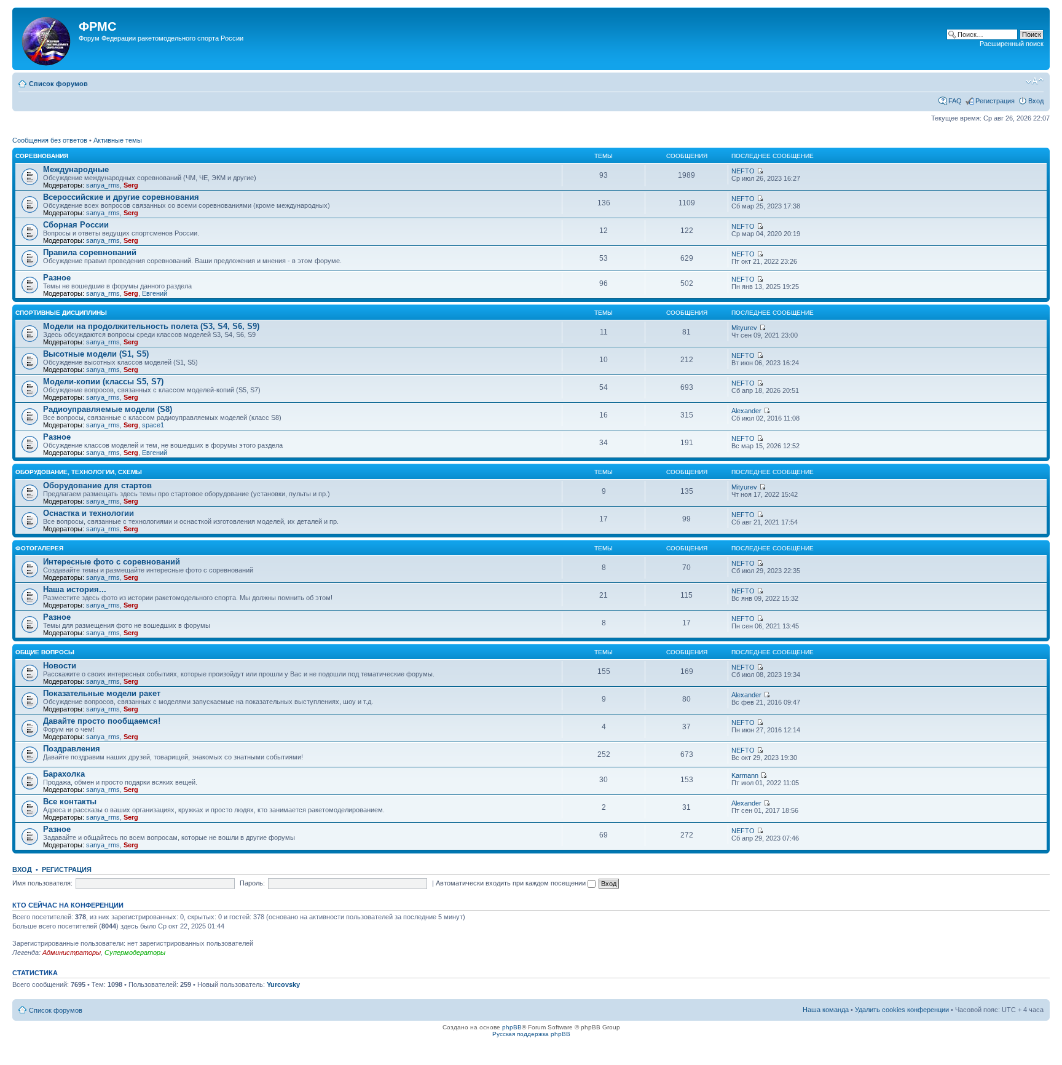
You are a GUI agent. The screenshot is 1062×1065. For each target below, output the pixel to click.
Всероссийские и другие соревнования (121, 197)
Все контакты (69, 801)
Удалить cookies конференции (902, 1009)
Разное (57, 277)
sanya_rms (103, 185)
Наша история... (74, 589)
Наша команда (826, 1009)
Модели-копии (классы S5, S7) (103, 381)
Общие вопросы (44, 652)
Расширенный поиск (1012, 43)
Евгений (154, 293)
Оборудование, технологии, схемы (78, 472)
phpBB (512, 1027)
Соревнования (41, 155)
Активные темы (117, 140)
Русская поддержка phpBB (531, 1034)
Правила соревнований (89, 252)
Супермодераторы (134, 952)
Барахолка (64, 773)
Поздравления (71, 748)
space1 (153, 425)
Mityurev (744, 327)
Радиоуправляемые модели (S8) (107, 409)
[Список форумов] (47, 38)
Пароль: (252, 883)
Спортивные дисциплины (61, 312)
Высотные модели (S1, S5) (96, 353)
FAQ (955, 101)
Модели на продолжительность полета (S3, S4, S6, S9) (151, 326)
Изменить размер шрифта (1035, 81)
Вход (1036, 101)
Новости (59, 665)
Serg (131, 185)
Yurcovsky (283, 984)
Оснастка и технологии (88, 513)
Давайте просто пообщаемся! (101, 721)
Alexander (746, 410)
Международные (76, 169)
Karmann (744, 775)
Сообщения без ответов (49, 140)
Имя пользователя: (42, 883)
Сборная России (76, 224)
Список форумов (58, 83)
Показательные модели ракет (101, 693)
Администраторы (71, 952)
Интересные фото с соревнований (111, 561)
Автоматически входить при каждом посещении (512, 883)
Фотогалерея (39, 548)
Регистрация (995, 101)
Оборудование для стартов (97, 485)
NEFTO (743, 171)
